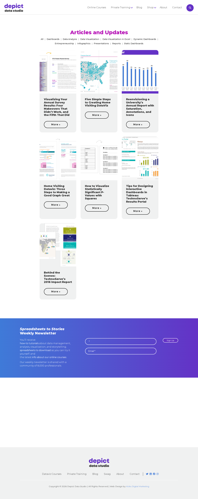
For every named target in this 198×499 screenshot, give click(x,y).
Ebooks (151, 18)
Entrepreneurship (64, 43)
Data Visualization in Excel (116, 39)
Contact (177, 7)
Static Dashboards (133, 43)
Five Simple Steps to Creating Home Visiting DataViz (98, 102)
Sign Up (170, 340)
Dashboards (53, 39)
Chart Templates (157, 23)
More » (55, 124)
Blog (139, 7)
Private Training (120, 7)
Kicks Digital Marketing (137, 486)
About (163, 7)
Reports (116, 43)
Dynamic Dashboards (144, 39)
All (42, 39)
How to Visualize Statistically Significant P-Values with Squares (97, 192)
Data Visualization (89, 39)
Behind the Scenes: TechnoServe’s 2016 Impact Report (58, 277)
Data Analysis (70, 39)
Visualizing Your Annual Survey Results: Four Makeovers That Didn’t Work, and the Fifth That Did (56, 107)
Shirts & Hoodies (157, 13)
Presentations (101, 43)
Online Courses (96, 7)
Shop (150, 7)
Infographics (83, 43)
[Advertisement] (99, 412)
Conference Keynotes (124, 18)
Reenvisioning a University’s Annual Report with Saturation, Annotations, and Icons (140, 107)
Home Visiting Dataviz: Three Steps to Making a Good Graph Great (57, 190)
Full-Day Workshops (123, 13)
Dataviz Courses (51, 474)
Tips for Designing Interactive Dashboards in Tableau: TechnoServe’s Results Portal (139, 193)
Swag (107, 474)
